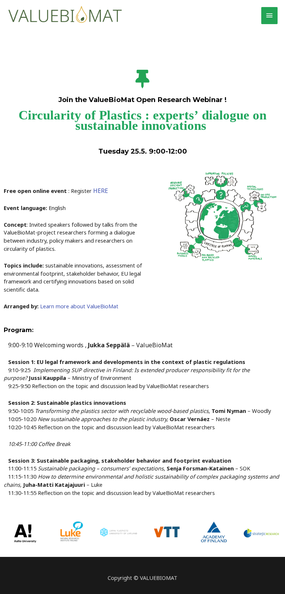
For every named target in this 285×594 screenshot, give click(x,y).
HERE (100, 191)
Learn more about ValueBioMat (79, 306)
